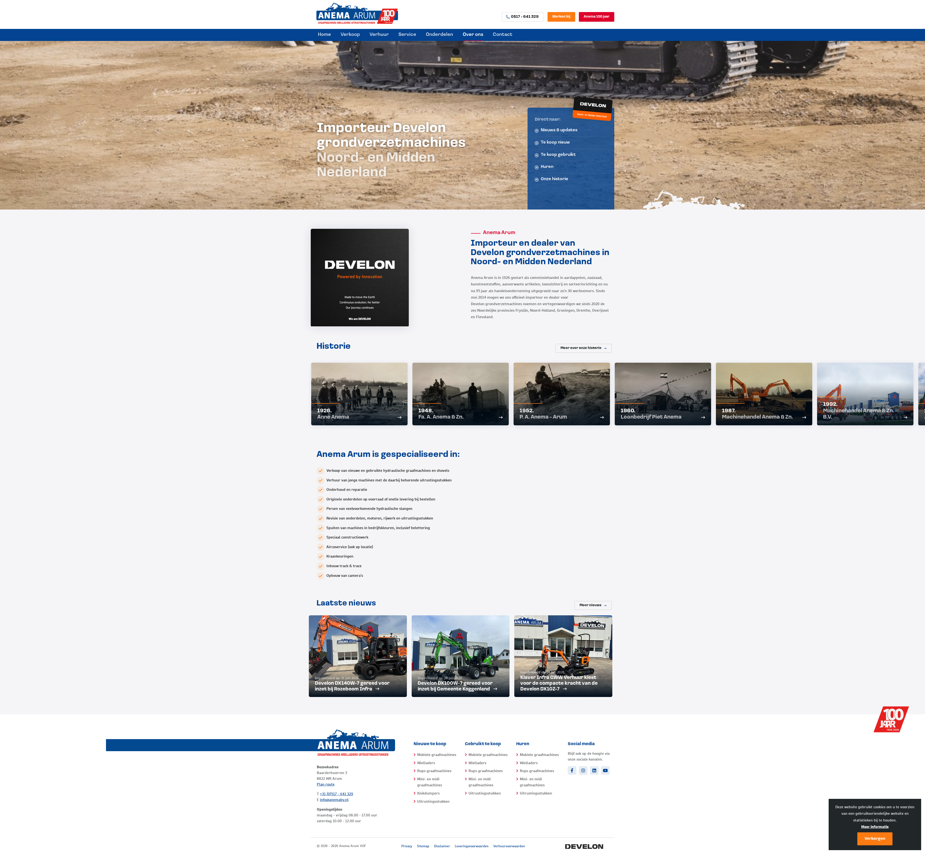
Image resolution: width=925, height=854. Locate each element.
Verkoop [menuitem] (350, 34)
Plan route (326, 784)
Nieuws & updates (559, 130)
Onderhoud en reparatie (346, 489)
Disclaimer (442, 846)
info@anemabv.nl (334, 799)
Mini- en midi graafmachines (429, 782)
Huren (547, 167)
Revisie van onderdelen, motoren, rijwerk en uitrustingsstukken (379, 518)
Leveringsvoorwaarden (472, 846)
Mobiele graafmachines (436, 754)
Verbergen (875, 839)
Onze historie (554, 179)
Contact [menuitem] (502, 34)
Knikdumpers (428, 793)
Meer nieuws (590, 605)
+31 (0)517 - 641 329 (336, 793)
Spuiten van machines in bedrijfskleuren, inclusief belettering (378, 527)
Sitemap (423, 846)
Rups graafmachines (434, 770)
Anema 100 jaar (596, 17)
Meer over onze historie (581, 348)
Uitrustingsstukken (433, 801)
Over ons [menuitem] (473, 34)
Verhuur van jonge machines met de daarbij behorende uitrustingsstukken (389, 480)
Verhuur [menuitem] (379, 34)
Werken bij (561, 17)
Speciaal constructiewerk (347, 537)
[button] (607, 399)
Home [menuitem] (324, 34)
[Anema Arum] (371, 13)
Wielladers (426, 762)
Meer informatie (875, 826)
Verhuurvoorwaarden (509, 846)
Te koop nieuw (555, 142)
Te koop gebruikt (558, 155)
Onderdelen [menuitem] (439, 34)
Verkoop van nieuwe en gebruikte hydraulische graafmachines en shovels (387, 470)
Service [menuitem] (407, 34)
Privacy (406, 846)
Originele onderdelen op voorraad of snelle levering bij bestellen (380, 499)
